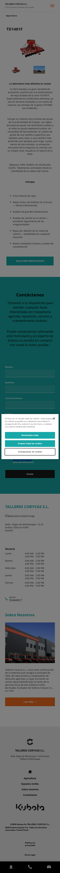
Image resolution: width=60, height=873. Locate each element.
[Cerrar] (54, 418)
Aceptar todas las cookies (30, 443)
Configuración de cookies (30, 451)
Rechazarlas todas (30, 435)
